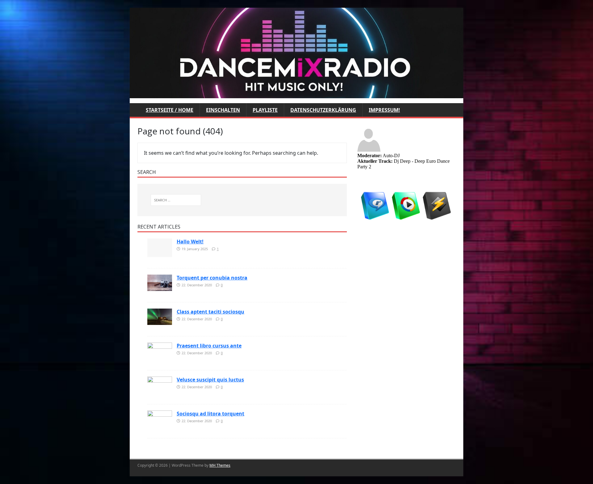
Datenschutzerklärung (323, 110)
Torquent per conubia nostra (212, 277)
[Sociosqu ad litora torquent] (159, 418)
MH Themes (219, 465)
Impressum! (384, 110)
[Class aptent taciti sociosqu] (159, 316)
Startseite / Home (169, 110)
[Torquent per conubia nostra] (159, 282)
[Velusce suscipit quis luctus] (159, 384)
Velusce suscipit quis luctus (210, 379)
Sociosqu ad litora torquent (210, 413)
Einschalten (223, 110)
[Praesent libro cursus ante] (159, 350)
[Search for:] (176, 200)
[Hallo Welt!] (159, 247)
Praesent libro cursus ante (209, 345)
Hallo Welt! (190, 241)
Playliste (265, 110)
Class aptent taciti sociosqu (210, 311)
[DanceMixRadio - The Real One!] (296, 52)
